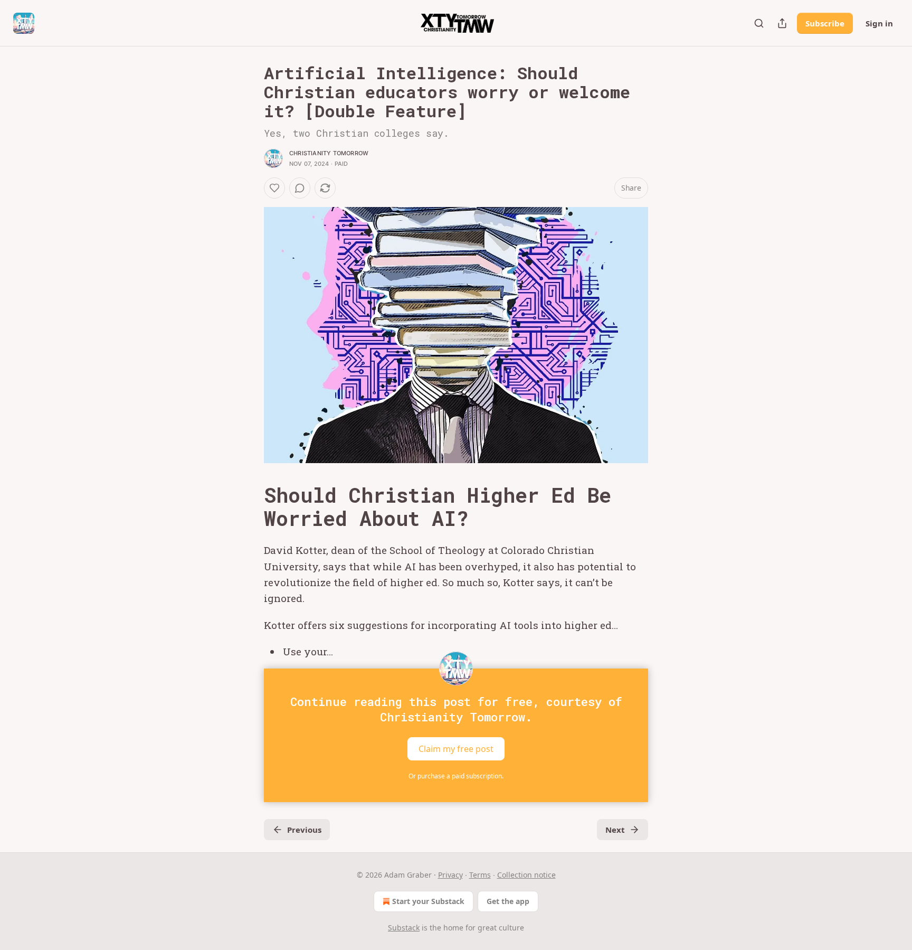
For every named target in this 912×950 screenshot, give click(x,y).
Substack (404, 928)
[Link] (249, 506)
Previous (304, 829)
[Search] (759, 23)
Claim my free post (456, 748)
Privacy (450, 875)
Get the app (508, 901)
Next (615, 829)
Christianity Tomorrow (328, 153)
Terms (480, 875)
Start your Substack (428, 901)
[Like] (274, 188)
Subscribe (824, 23)
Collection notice (526, 875)
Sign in (879, 23)
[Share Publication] (782, 23)
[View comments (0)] (299, 188)
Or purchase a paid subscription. (456, 776)
